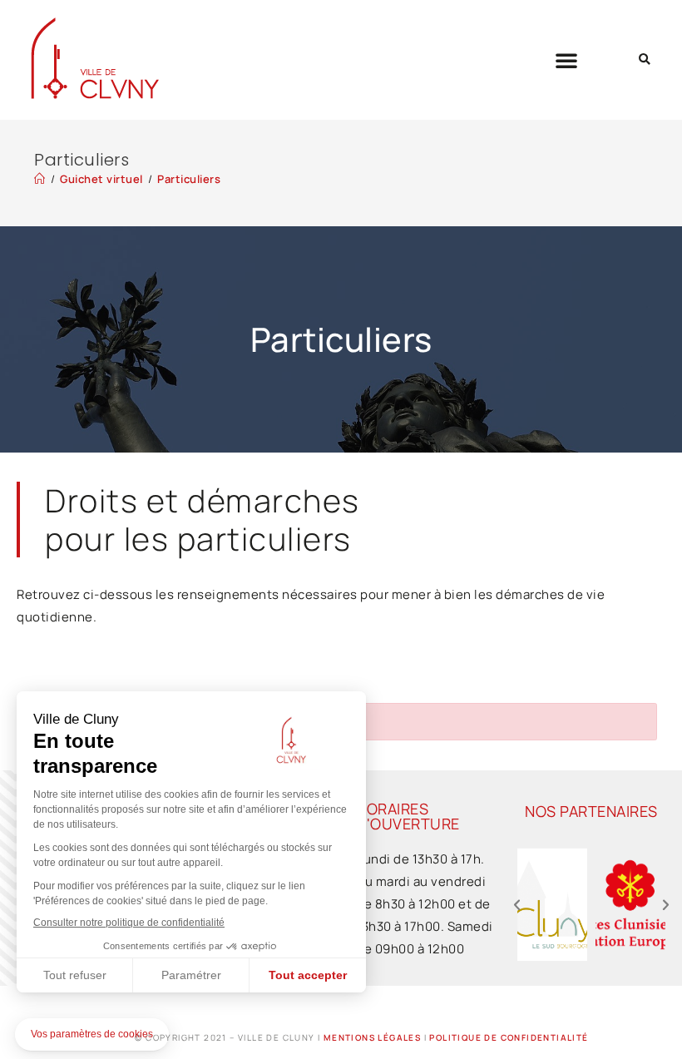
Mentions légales (372, 1037)
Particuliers (188, 178)
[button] (567, 59)
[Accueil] (40, 178)
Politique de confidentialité (508, 1037)
